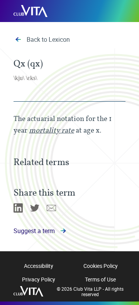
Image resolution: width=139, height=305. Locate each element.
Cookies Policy (100, 265)
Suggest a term (34, 231)
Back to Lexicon (48, 39)
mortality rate (51, 130)
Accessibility (38, 265)
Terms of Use (100, 279)
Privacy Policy (38, 279)
